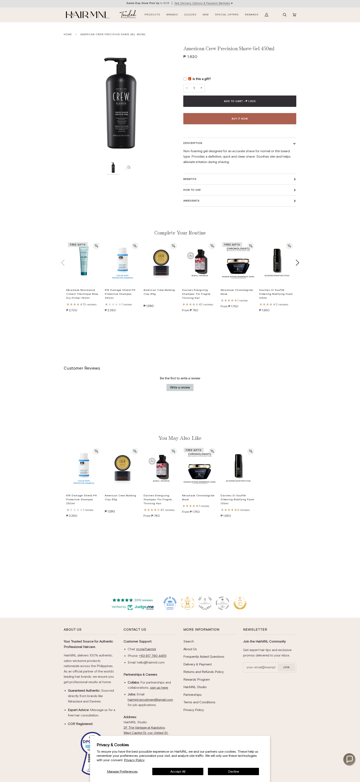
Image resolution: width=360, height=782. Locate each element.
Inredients (191, 200)
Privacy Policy (134, 760)
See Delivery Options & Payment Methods (202, 3)
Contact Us (135, 629)
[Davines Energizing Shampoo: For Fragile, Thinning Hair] (199, 263)
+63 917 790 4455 (152, 655)
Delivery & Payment (197, 664)
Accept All (177, 771)
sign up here (159, 687)
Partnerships (192, 694)
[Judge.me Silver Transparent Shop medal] (222, 603)
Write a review (180, 387)
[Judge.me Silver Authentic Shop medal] (205, 603)
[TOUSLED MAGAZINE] (127, 14)
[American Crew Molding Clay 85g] (161, 263)
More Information (201, 629)
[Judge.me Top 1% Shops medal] (240, 603)
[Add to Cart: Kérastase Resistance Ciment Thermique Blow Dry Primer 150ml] (96, 245)
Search (188, 641)
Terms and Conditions (199, 702)
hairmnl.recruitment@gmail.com (150, 699)
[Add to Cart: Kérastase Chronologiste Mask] (250, 245)
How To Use (192, 189)
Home (68, 34)
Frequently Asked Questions (203, 656)
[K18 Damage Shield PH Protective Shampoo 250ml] (122, 263)
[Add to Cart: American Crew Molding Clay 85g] (173, 245)
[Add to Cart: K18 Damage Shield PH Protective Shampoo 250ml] (135, 245)
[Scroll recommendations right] (297, 262)
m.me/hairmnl (146, 649)
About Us (73, 629)
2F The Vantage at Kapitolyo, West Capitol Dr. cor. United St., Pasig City (146, 733)
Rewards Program (196, 679)
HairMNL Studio (195, 687)
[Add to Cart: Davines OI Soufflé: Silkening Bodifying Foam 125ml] (289, 245)
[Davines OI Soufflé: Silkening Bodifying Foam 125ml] (276, 263)
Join (286, 667)
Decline (233, 771)
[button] (349, 759)
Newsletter (255, 629)
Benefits (189, 179)
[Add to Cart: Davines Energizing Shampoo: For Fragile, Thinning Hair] (212, 245)
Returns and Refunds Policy (203, 672)
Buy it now (240, 118)
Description (192, 143)
